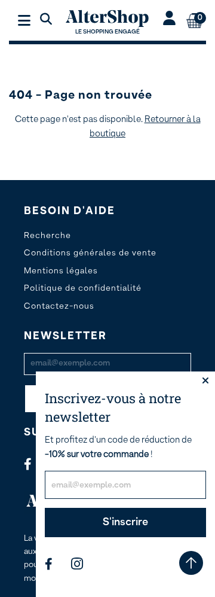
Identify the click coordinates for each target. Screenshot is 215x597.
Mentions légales (61, 271)
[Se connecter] (169, 20)
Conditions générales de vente (90, 253)
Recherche (47, 236)
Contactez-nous (59, 306)
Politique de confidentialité (83, 288)
